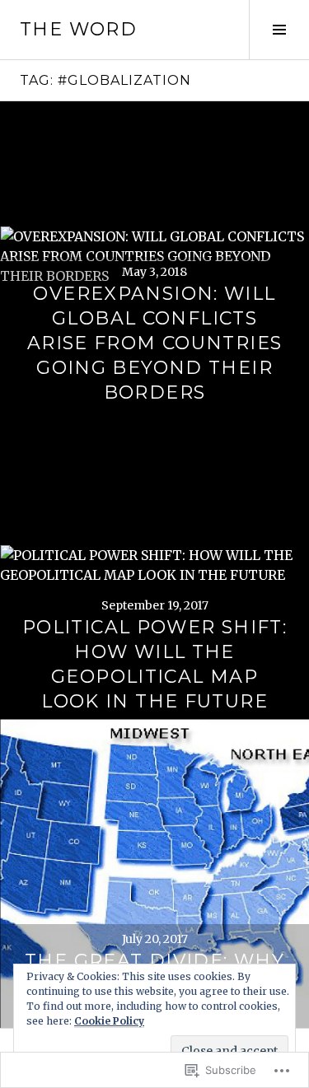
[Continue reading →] (154, 255)
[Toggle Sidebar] (279, 29)
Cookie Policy (109, 1021)
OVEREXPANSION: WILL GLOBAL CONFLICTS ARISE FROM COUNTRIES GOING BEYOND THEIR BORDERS (155, 343)
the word (78, 29)
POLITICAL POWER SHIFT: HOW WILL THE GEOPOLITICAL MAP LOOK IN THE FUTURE (154, 664)
